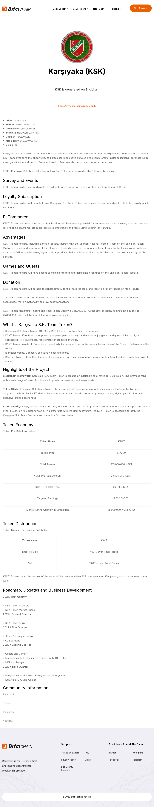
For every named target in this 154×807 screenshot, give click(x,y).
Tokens (114, 9)
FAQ (87, 752)
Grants (88, 759)
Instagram (8, 711)
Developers (79, 9)
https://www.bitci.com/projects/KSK (77, 105)
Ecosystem (59, 9)
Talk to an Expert (70, 752)
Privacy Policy (68, 759)
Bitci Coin (98, 9)
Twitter (7, 703)
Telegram (137, 759)
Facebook (8, 694)
